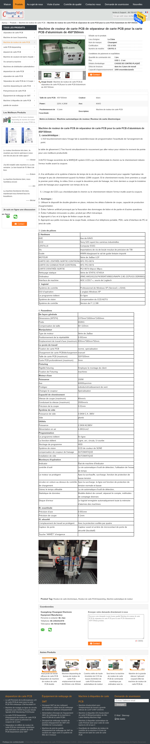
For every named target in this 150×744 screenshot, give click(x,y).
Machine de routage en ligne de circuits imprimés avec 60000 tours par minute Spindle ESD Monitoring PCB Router (21, 710)
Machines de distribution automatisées (18, 67)
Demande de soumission (117, 4)
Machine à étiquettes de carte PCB (17, 101)
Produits (19, 4)
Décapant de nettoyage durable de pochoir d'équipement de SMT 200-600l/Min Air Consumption (56, 723)
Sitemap (125, 715)
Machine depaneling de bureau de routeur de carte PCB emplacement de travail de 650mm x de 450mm (71, 679)
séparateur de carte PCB (13, 33)
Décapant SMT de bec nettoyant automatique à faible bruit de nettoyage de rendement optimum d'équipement (57, 707)
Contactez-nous (93, 4)
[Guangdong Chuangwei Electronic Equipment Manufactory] (13, 15)
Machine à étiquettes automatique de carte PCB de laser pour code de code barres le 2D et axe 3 (94, 723)
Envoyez (120, 705)
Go (146, 16)
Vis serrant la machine (12, 62)
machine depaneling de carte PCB (17, 86)
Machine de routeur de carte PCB (32, 23)
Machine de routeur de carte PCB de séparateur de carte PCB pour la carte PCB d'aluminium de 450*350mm (63, 84)
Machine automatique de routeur (120, 599)
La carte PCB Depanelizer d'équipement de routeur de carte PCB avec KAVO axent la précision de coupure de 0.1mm (20, 718)
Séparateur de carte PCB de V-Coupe (18, 81)
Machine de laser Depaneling (15, 37)
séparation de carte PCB (13, 76)
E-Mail (117, 715)
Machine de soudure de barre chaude (18, 57)
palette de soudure (10, 105)
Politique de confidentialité (13, 742)
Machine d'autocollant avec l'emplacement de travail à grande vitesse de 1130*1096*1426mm (92, 707)
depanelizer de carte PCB (13, 71)
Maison (7, 4)
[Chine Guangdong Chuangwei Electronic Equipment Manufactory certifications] (11, 135)
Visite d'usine (53, 4)
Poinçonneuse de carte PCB (14, 91)
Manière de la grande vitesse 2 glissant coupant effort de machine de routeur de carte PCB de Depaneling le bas (137, 680)
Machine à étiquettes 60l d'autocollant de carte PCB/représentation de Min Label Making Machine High (94, 715)
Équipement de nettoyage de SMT (16, 96)
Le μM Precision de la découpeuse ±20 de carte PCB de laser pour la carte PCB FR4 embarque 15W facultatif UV (21, 702)
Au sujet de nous (35, 4)
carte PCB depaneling (12, 47)
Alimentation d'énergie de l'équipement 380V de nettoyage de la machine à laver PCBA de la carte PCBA (57, 715)
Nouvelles (137, 4)
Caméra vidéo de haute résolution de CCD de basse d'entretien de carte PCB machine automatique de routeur (93, 679)
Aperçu (4, 23)
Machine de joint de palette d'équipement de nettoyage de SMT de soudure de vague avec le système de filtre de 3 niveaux (57, 731)
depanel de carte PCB (12, 52)
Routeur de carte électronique (65, 599)
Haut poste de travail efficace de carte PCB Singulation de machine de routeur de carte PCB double (49, 679)
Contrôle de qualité (72, 4)
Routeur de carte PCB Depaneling (92, 599)
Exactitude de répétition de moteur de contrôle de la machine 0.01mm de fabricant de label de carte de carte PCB (93, 731)
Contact (96, 75)
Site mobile (120, 719)
